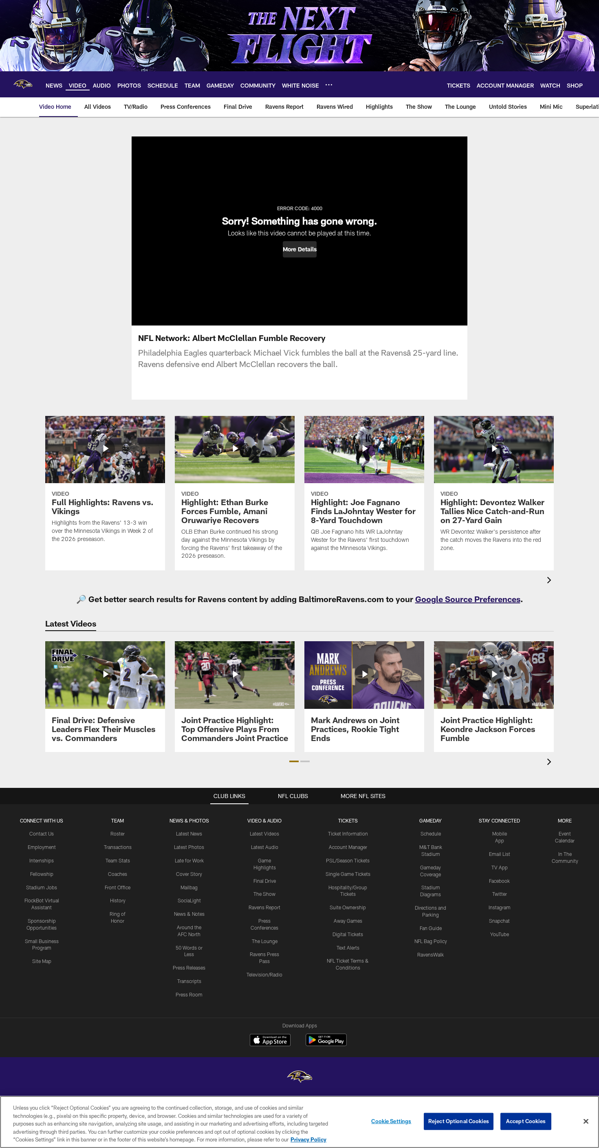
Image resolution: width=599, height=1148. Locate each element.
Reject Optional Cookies (458, 1121)
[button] (300, 249)
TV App (499, 867)
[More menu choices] (329, 84)
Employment (42, 847)
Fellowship (41, 874)
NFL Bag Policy (430, 941)
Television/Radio (264, 974)
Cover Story (189, 874)
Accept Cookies (526, 1121)
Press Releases (189, 967)
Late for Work (189, 860)
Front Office (117, 887)
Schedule (431, 833)
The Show (264, 894)
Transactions (118, 847)
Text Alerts (348, 947)
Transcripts (189, 981)
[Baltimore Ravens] (299, 1078)
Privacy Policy (308, 1139)
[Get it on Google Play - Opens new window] (326, 1044)
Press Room (189, 994)
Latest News (189, 833)
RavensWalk (430, 954)
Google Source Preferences (467, 599)
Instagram (500, 907)
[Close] (586, 1121)
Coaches (117, 874)
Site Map (41, 961)
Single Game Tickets (348, 874)
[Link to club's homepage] (23, 84)
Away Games (348, 921)
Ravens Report (264, 907)
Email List (499, 854)
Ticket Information (348, 833)
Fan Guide (431, 928)
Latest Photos (189, 847)
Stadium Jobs (41, 887)
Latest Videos (264, 833)
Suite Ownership (348, 907)
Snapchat (499, 921)
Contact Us (41, 833)
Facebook (499, 881)
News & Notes (189, 914)
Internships (41, 860)
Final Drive (264, 881)
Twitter (499, 894)
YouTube (499, 934)
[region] (299, 1122)
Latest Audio (264, 847)
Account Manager (348, 847)
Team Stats (118, 860)
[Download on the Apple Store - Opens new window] (270, 1041)
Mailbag (189, 887)
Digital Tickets (348, 934)
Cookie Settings (391, 1121)
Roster (117, 833)
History (118, 900)
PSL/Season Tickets (348, 860)
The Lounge (264, 941)
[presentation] (550, 581)
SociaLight (189, 900)
